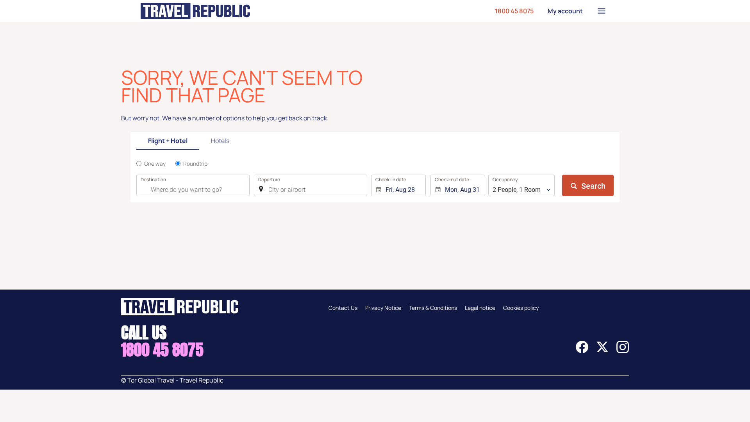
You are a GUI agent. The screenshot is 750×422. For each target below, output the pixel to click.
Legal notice (480, 307)
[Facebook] (582, 351)
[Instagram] (622, 351)
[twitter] (602, 351)
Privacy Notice (383, 307)
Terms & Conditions (433, 307)
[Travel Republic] (195, 11)
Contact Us (343, 307)
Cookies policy (521, 307)
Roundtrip (195, 163)
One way (155, 163)
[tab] (167, 141)
